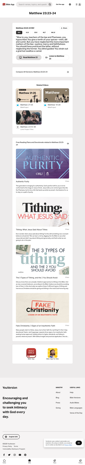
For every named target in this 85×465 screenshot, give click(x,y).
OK (79, 443)
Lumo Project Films (26, 129)
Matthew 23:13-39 (30, 127)
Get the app (60, 4)
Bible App (31, 359)
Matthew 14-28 (56, 105)
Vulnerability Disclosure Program (14, 449)
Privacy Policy (7, 446)
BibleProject (24, 107)
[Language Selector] (70, 4)
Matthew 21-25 (28, 105)
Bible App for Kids (52, 359)
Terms (16, 446)
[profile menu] (78, 4)
